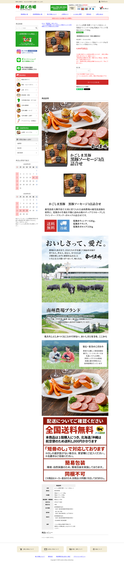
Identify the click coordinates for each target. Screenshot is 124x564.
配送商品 (48, 23)
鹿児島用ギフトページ (83, 36)
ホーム (43, 23)
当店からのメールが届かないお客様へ (62, 18)
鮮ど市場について (52, 14)
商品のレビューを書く (82, 86)
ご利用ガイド (64, 14)
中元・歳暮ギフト (95, 36)
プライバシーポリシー (79, 556)
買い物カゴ (105, 8)
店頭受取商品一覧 (37, 14)
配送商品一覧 (24, 14)
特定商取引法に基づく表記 (63, 556)
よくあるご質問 (77, 14)
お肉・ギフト (55, 23)
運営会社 (88, 14)
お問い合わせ (99, 14)
